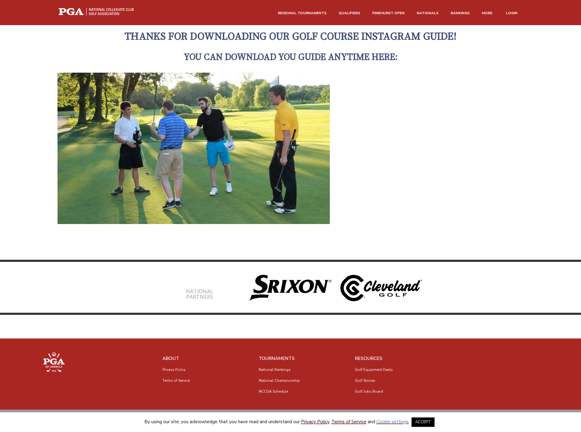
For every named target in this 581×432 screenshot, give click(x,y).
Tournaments (277, 358)
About (170, 358)
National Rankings (274, 369)
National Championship (279, 380)
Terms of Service (176, 380)
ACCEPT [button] (423, 422)
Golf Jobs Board (369, 391)
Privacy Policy (173, 369)
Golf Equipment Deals (374, 369)
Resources (368, 358)
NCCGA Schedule (273, 391)
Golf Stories (365, 380)
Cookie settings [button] (392, 422)
